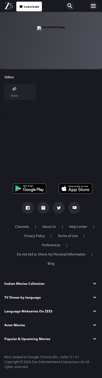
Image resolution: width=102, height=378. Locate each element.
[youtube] (74, 208)
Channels (22, 226)
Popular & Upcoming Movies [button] (27, 339)
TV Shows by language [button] (22, 297)
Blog (51, 263)
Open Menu (93, 6)
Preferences (51, 245)
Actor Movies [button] (14, 325)
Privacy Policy (34, 236)
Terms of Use (68, 236)
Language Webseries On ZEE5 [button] (28, 311)
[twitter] (58, 208)
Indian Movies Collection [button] (24, 283)
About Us (49, 226)
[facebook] (27, 208)
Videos (9, 77)
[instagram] (43, 208)
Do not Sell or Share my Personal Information (51, 254)
